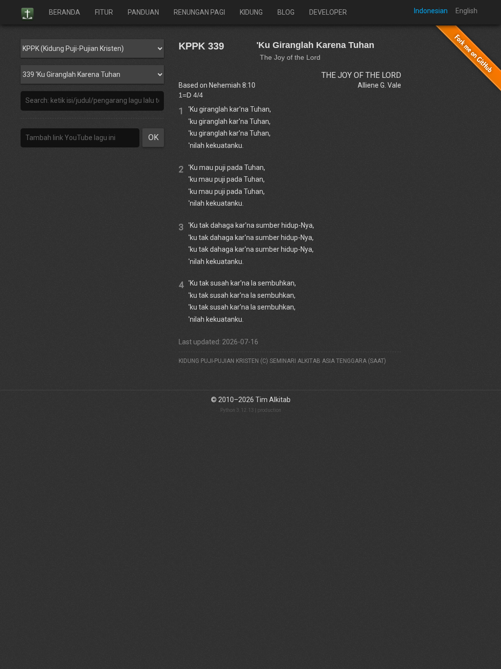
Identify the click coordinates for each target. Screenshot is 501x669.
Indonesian (431, 11)
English (466, 11)
